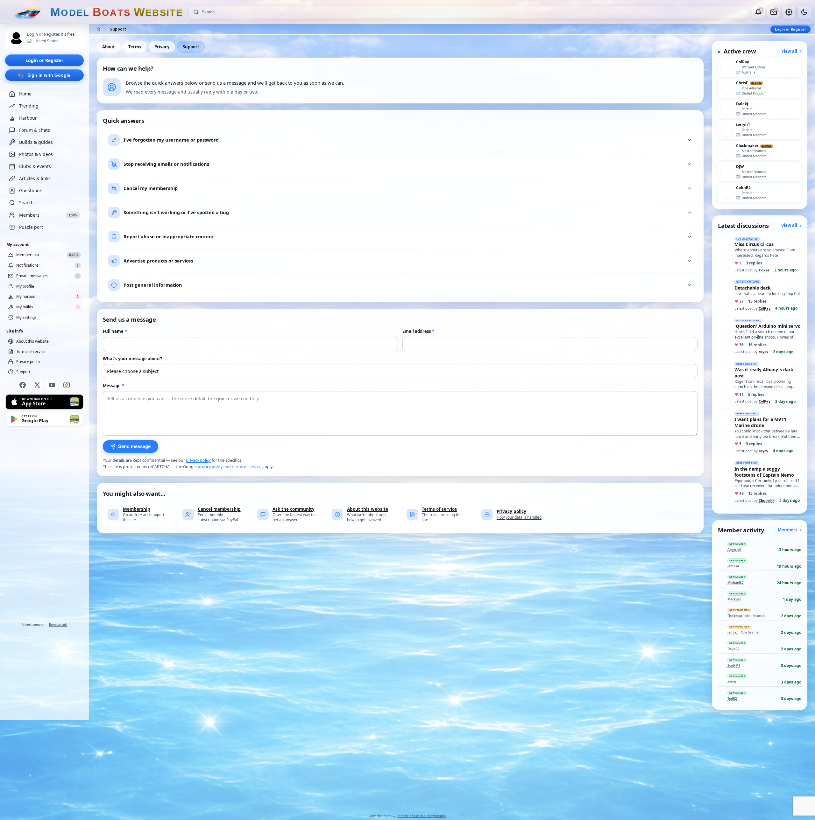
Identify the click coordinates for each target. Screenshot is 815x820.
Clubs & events (35, 167)
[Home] (98, 29)
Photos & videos (36, 154)
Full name (115, 331)
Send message (134, 446)
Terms (134, 47)
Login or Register (44, 60)
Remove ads (58, 624)
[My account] (789, 12)
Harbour (28, 118)
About (108, 47)
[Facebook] (22, 385)
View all (789, 51)
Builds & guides (36, 142)
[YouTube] (52, 385)
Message (113, 386)
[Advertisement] (44, 525)
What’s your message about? (132, 358)
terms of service (246, 466)
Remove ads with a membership (421, 816)
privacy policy (198, 460)
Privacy (161, 47)
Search (26, 203)
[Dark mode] (804, 12)
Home (25, 94)
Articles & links (35, 179)
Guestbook (30, 191)
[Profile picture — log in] (16, 38)
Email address (418, 331)
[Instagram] (66, 385)
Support (191, 47)
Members (788, 530)
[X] (37, 385)
